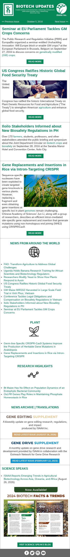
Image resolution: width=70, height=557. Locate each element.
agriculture (45, 107)
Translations (47, 407)
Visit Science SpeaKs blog (35, 544)
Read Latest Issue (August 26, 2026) (35, 434)
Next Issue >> (61, 21)
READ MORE (35, 61)
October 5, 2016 (35, 21)
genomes (30, 210)
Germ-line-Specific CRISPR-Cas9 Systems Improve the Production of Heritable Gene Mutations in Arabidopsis (33, 346)
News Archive (22, 407)
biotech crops (54, 142)
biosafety (7, 146)
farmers (17, 136)
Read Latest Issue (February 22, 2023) (35, 461)
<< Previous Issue (10, 21)
